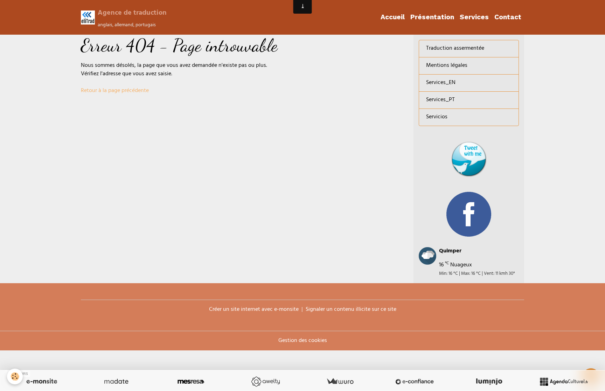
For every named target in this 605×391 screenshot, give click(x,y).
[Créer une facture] (340, 381)
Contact (507, 17)
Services (474, 17)
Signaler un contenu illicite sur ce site (351, 310)
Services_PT (440, 100)
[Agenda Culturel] (563, 381)
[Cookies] (15, 376)
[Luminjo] (489, 381)
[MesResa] (191, 381)
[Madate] (116, 381)
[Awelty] (265, 381)
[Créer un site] (41, 381)
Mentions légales (446, 66)
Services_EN (441, 83)
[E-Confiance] (414, 381)
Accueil (393, 17)
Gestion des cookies (302, 341)
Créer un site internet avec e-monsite (254, 310)
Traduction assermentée (455, 48)
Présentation (432, 17)
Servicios (436, 117)
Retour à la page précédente (115, 91)
